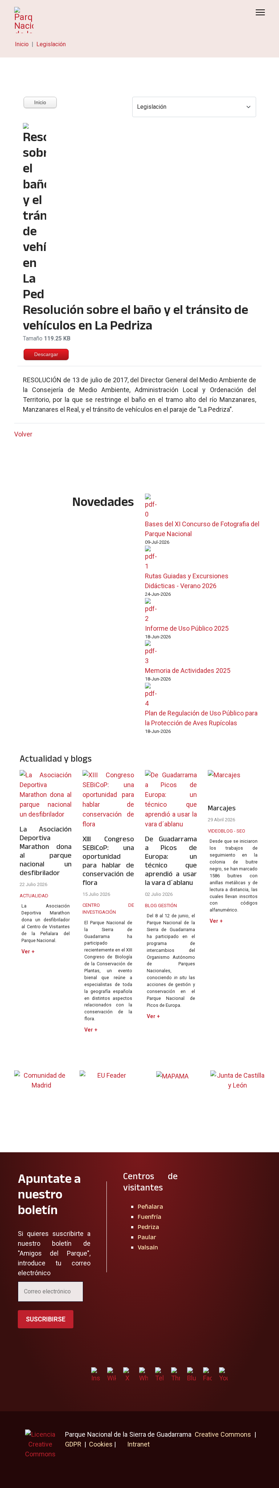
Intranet (138, 1444)
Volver (23, 434)
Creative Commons (223, 1434)
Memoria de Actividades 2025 (187, 670)
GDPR (73, 1444)
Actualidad (34, 895)
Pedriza (148, 1226)
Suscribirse (45, 1319)
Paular (147, 1237)
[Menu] (260, 12)
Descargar (46, 354)
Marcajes (222, 808)
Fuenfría (149, 1216)
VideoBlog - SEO (226, 831)
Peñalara (150, 1206)
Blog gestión (161, 905)
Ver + (28, 952)
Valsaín (148, 1247)
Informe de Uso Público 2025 (187, 628)
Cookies (101, 1444)
